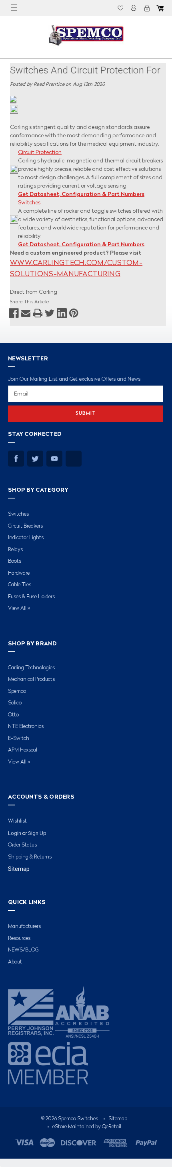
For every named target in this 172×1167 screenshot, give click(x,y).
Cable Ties (19, 584)
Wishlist (120, 8)
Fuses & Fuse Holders (31, 596)
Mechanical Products (31, 679)
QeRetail (111, 1126)
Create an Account (147, 8)
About (15, 962)
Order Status (22, 845)
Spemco (17, 691)
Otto (13, 715)
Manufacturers (24, 926)
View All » (19, 608)
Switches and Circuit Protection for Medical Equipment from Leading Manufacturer (85, 72)
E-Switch (18, 738)
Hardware (19, 573)
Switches (29, 203)
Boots (14, 561)
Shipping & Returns (30, 857)
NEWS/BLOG (23, 950)
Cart (160, 8)
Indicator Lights (26, 537)
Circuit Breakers (25, 526)
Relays (15, 549)
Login (134, 8)
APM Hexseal (22, 750)
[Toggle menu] (14, 8)
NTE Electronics (26, 726)
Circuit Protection (40, 152)
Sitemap (19, 869)
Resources (19, 938)
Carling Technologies (31, 668)
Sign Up (37, 833)
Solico (15, 703)
